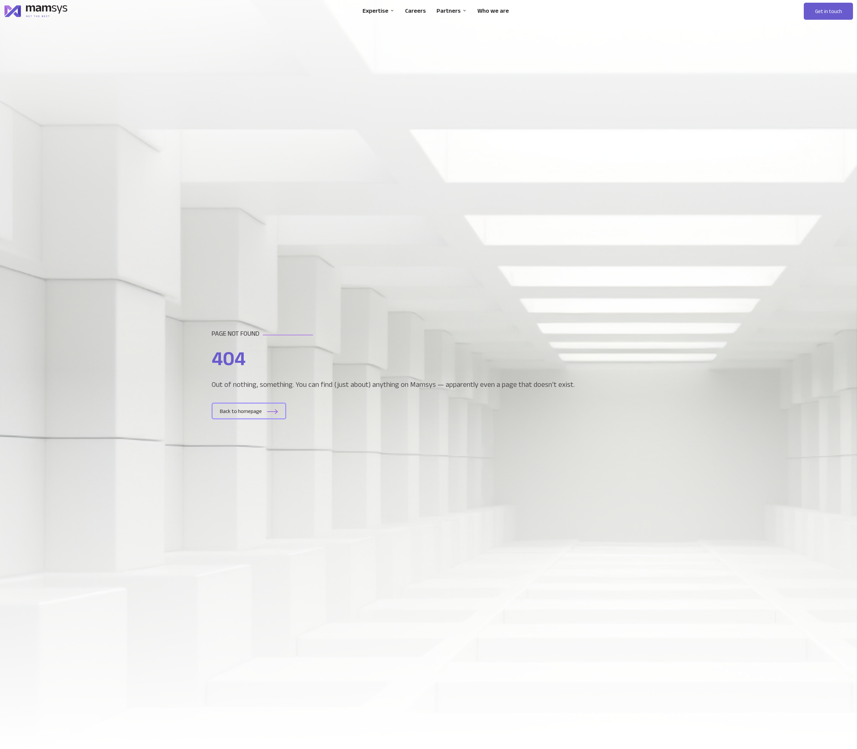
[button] (828, 11)
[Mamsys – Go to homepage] (36, 11)
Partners (449, 10)
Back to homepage (241, 411)
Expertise (375, 10)
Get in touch (828, 11)
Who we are (493, 10)
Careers (415, 10)
